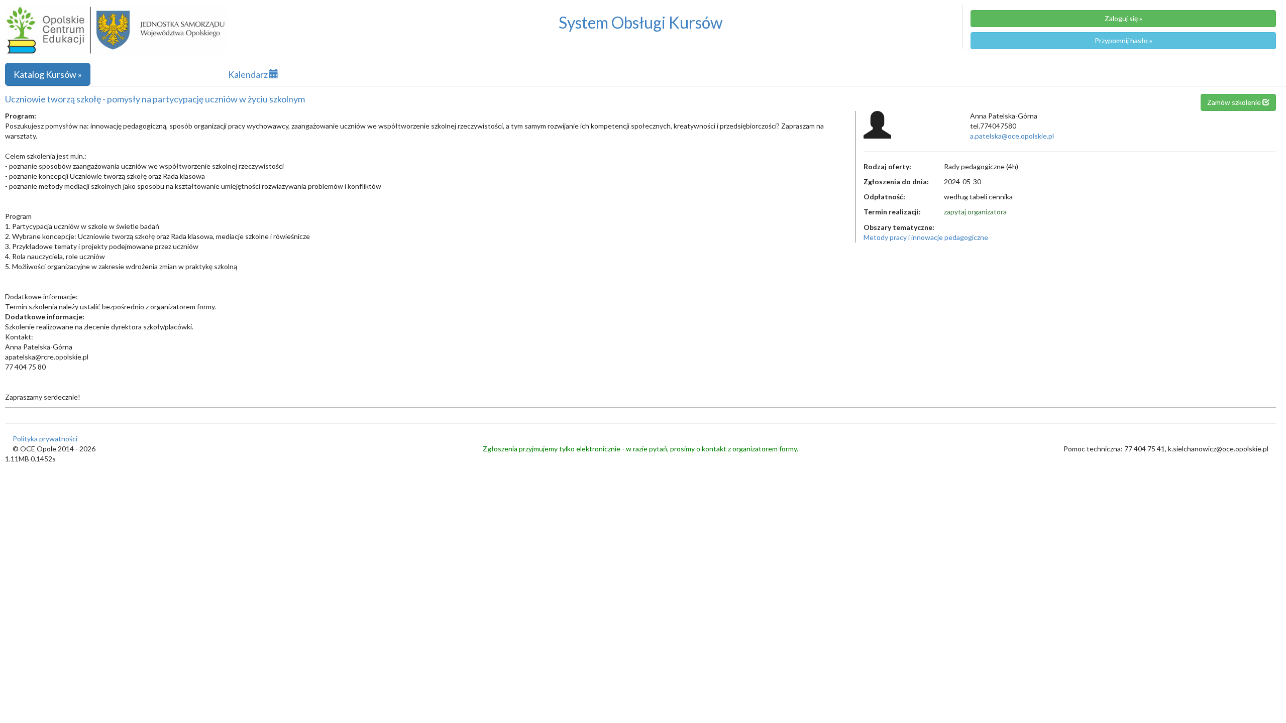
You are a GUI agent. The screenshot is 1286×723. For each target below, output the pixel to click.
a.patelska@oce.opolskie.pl (1012, 136)
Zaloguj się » (1123, 18)
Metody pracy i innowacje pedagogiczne (926, 237)
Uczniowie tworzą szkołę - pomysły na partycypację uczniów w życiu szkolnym (155, 98)
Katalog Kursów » (48, 74)
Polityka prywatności (45, 438)
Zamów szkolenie (1234, 102)
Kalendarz (248, 74)
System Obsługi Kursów (641, 22)
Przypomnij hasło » (1123, 40)
